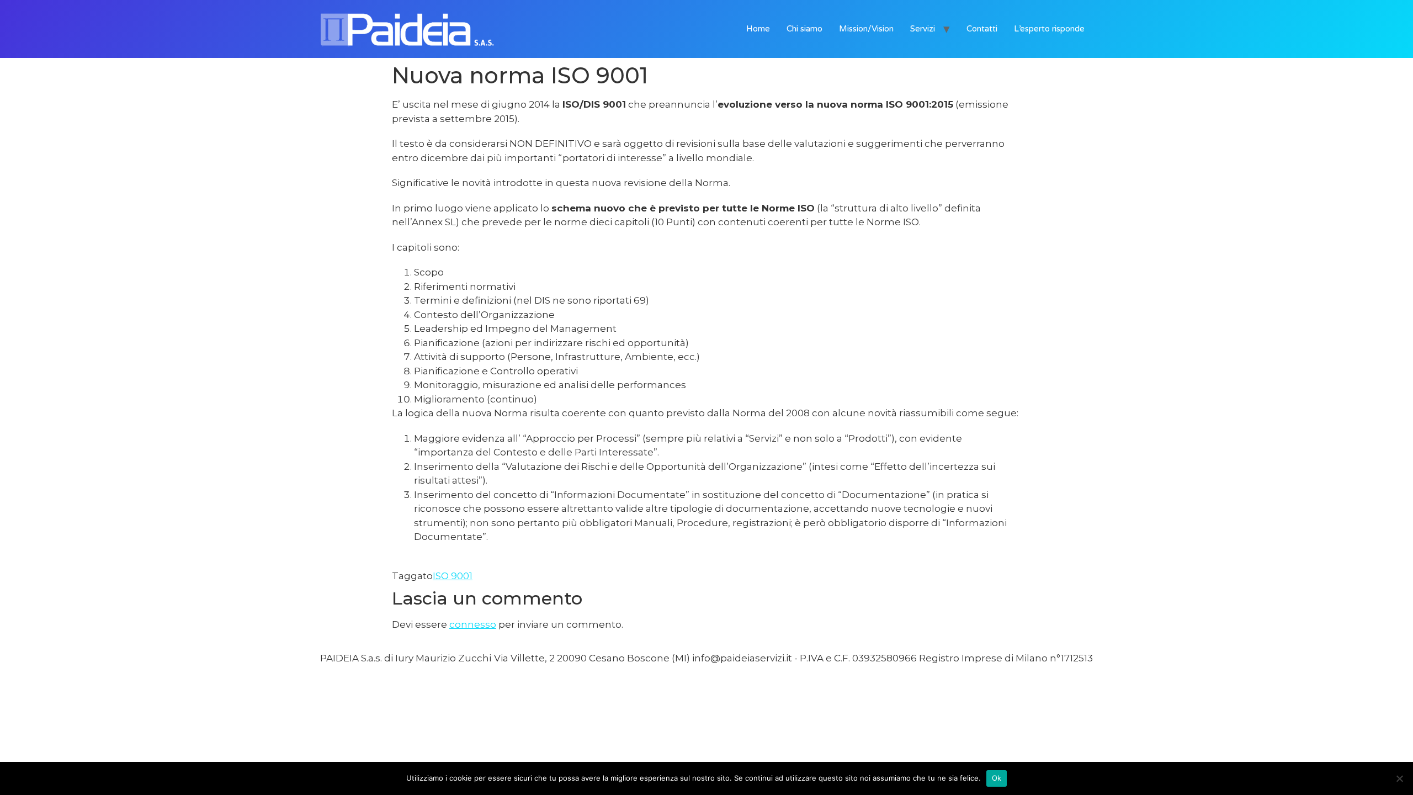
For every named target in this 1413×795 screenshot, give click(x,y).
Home (758, 29)
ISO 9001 (452, 575)
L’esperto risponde (1049, 29)
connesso (472, 624)
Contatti (981, 29)
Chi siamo (804, 29)
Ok (997, 777)
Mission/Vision (866, 29)
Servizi (922, 29)
